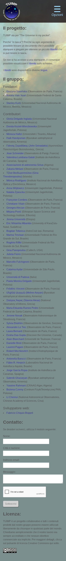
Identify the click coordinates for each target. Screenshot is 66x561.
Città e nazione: (11, 448)
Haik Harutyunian (15, 138)
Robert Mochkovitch (17, 351)
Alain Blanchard (15, 339)
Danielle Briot (13, 343)
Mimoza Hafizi (14, 134)
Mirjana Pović (13, 211)
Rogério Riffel (13, 242)
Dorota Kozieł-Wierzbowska (21, 126)
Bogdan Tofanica (15, 231)
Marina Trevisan (15, 235)
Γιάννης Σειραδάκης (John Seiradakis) (27, 145)
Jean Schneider (15, 153)
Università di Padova (17, 277)
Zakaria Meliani (14, 169)
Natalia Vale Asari (16, 95)
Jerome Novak (14, 315)
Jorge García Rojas (16, 370)
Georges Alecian (15, 207)
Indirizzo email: (11, 460)
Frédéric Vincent (15, 288)
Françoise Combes (16, 199)
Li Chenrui (12, 397)
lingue (44, 70)
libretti (7, 70)
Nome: (6, 436)
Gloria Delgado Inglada (19, 118)
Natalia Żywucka (15, 192)
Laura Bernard (14, 331)
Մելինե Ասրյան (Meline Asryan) (24, 292)
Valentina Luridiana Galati (20, 157)
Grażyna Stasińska (16, 91)
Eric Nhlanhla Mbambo (18, 223)
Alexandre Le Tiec (16, 327)
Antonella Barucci (16, 358)
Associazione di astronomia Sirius (24, 165)
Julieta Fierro (13, 254)
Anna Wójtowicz (15, 188)
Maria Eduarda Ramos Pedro (22, 308)
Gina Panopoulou (16, 250)
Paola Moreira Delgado (19, 281)
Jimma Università (15, 219)
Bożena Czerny (14, 389)
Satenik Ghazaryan (16, 378)
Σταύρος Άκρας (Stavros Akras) (23, 300)
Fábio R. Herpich (15, 362)
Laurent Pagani (14, 347)
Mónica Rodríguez (16, 180)
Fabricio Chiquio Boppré (19, 413)
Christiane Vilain (15, 203)
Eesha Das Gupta (16, 335)
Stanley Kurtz (13, 103)
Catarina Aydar (14, 269)
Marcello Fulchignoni (17, 261)
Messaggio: (9, 472)
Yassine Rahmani (16, 385)
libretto (54, 49)
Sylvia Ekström (14, 323)
